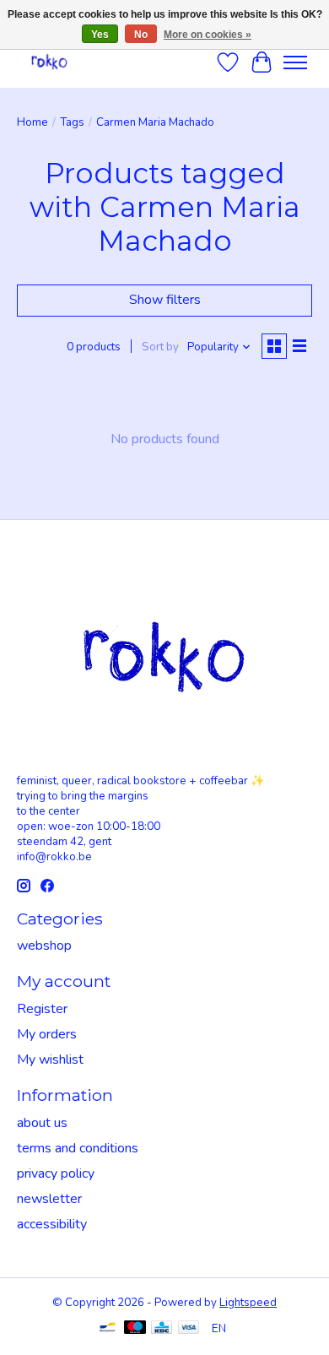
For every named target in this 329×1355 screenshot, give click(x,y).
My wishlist (50, 1059)
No (141, 35)
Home (32, 122)
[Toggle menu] (295, 62)
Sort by (160, 347)
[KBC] (161, 1329)
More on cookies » (207, 35)
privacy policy (55, 1173)
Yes (100, 35)
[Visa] (189, 1329)
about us (42, 1123)
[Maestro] (135, 1329)
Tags (72, 122)
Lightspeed (248, 1302)
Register (42, 1009)
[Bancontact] (107, 1329)
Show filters (165, 299)
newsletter (49, 1199)
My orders (47, 1034)
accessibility (52, 1224)
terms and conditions (77, 1148)
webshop (44, 945)
